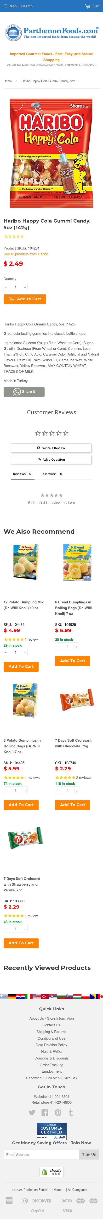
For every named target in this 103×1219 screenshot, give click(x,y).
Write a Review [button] (53, 448)
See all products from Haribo (26, 253)
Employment (52, 1071)
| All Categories (76, 1189)
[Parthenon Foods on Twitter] (32, 1113)
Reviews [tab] (19, 474)
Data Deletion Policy (51, 1044)
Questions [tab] (49, 474)
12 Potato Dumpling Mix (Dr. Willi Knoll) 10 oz (24, 604)
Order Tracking (51, 1064)
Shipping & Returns (51, 1031)
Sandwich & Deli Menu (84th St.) (51, 1077)
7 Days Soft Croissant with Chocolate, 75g (73, 743)
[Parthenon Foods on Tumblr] (70, 1113)
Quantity (10, 278)
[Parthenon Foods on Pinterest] (58, 1113)
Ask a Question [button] (54, 459)
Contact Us (51, 1024)
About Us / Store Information (51, 1018)
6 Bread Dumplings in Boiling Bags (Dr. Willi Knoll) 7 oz (73, 607)
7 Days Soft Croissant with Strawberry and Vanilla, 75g (22, 884)
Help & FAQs (51, 1051)
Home (8, 81)
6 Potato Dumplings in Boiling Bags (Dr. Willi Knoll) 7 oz (22, 746)
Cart (95, 5)
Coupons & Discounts (51, 1057)
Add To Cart (21, 666)
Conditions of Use (51, 1038)
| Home (57, 1189)
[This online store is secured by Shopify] (51, 1175)
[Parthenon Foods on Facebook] (45, 1113)
